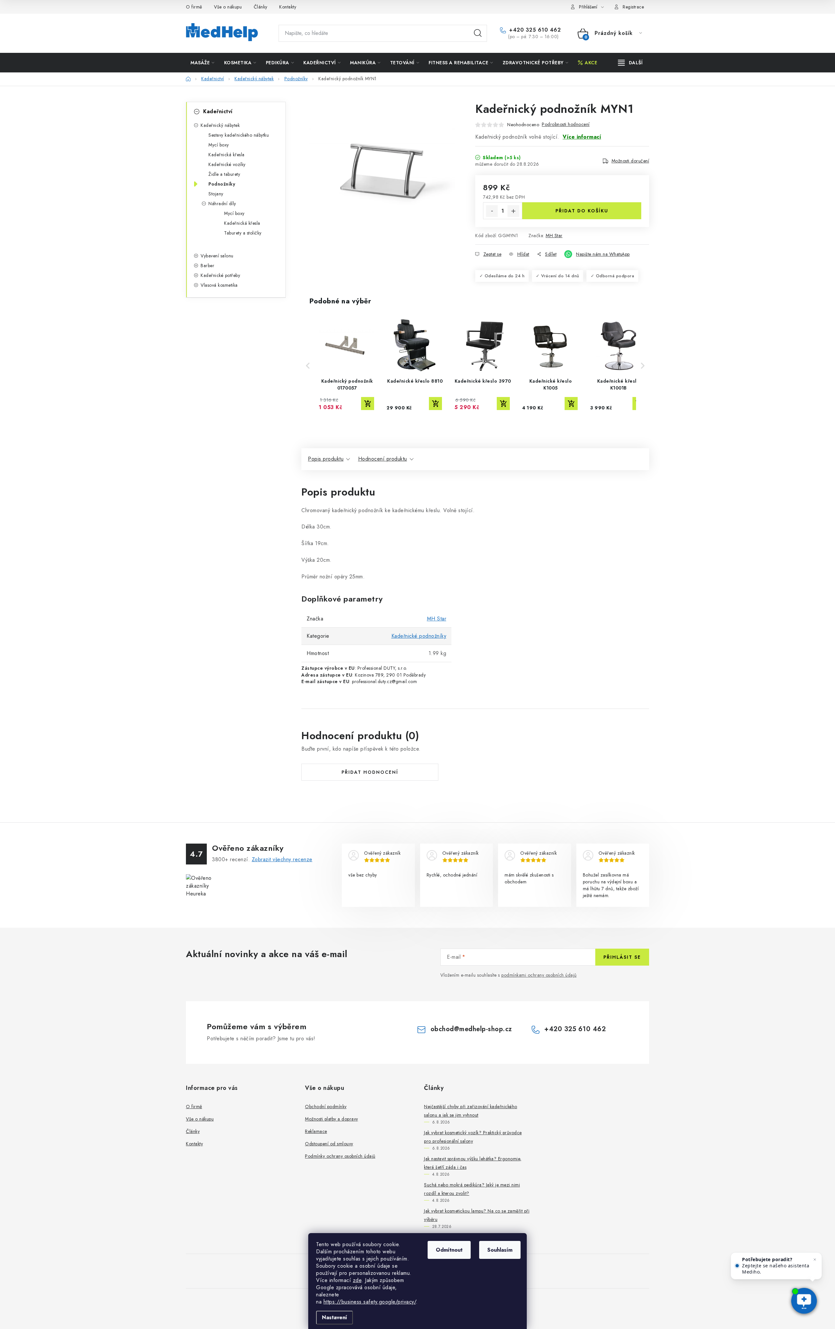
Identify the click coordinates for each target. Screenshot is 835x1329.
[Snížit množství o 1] (492, 211)
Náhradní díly (222, 203)
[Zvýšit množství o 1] (513, 211)
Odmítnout (449, 1250)
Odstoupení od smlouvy (329, 1143)
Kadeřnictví (218, 111)
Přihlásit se (622, 957)
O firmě (194, 7)
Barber (207, 265)
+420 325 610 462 (534, 30)
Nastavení (334, 1317)
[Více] (630, 62)
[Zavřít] (815, 1259)
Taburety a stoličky (243, 233)
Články (260, 7)
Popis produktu (325, 459)
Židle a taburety (224, 174)
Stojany (215, 194)
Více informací (582, 137)
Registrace (633, 7)
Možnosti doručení (630, 161)
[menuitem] (202, 62)
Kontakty (287, 7)
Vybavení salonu (217, 255)
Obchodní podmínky (326, 1106)
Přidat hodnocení (370, 772)
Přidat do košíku (581, 210)
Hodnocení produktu (382, 459)
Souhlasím (499, 1250)
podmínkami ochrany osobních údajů (539, 975)
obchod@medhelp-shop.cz (471, 1029)
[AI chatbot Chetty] (804, 1301)
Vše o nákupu (228, 7)
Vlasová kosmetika (219, 285)
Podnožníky (221, 184)
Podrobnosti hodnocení (566, 124)
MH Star (554, 235)
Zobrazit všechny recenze (282, 859)
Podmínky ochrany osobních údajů (340, 1156)
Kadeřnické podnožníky (419, 636)
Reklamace (316, 1131)
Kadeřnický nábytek (220, 125)
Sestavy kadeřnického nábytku (238, 135)
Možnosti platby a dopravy (331, 1119)
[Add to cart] (367, 403)
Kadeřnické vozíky (227, 164)
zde (357, 1280)
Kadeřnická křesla (226, 154)
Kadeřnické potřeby (220, 275)
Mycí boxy (218, 145)
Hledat (478, 33)
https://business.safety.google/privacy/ (370, 1302)
